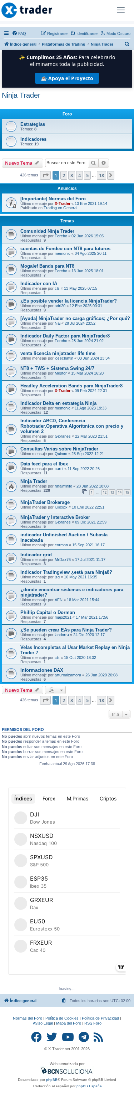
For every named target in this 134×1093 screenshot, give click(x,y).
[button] (45, 175)
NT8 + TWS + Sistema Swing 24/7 (57, 368)
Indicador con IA (38, 283)
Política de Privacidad (100, 1018)
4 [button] (79, 175)
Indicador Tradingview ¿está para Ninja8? (66, 572)
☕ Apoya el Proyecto (67, 78)
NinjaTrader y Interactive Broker (55, 517)
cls (57, 288)
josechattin (64, 358)
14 (119, 492)
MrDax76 (63, 559)
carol (59, 468)
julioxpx (61, 507)
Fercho (61, 236)
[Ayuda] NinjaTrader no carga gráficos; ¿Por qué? (75, 318)
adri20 (60, 306)
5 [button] (87, 175)
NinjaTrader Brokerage (45, 502)
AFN (59, 600)
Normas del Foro (27, 1018)
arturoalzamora (68, 675)
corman (61, 545)
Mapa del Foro (68, 1023)
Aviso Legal (43, 1023)
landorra (62, 635)
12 (104, 492)
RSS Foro (92, 1023)
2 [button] (64, 175)
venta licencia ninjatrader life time (57, 353)
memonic (62, 253)
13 (112, 492)
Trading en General (60, 208)
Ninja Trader (21, 95)
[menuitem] (19, 33)
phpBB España (89, 1086)
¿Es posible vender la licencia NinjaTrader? (68, 301)
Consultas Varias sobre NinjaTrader (59, 449)
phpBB (52, 1080)
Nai (57, 323)
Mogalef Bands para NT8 (47, 266)
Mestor (61, 373)
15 (127, 492)
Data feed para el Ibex (44, 463)
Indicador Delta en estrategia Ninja (58, 403)
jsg (57, 577)
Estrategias (32, 124)
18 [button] (101, 175)
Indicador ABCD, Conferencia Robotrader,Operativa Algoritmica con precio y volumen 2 (71, 426)
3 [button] (71, 175)
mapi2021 (63, 617)
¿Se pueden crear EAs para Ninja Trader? (66, 630)
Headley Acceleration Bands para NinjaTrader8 (71, 385)
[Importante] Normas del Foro (53, 198)
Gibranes (63, 436)
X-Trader (62, 203)
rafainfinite (63, 486)
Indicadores (33, 139)
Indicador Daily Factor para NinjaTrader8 (65, 336)
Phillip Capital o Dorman (47, 612)
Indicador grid (36, 554)
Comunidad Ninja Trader (47, 231)
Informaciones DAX (41, 670)
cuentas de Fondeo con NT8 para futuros (65, 248)
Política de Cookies (62, 1018)
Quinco (61, 454)
